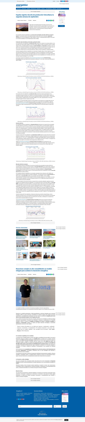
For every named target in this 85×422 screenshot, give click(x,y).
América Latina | (44, 393)
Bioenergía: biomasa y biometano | (40, 394)
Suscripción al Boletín (21, 1)
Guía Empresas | (27, 394)
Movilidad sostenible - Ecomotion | (40, 399)
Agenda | (25, 393)
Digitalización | (36, 395)
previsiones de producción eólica (22, 103)
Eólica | (35, 396)
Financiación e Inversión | (41, 396)
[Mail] (67, 1)
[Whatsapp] (52, 20)
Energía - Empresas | (54, 395)
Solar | (42, 400)
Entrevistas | (30, 393)
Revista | (22, 394)
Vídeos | (44, 400)
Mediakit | (18, 395)
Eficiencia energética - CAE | (45, 395)
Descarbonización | (56, 394)
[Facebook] (61, 1)
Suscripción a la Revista (31, 1)
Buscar (65, 406)
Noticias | (18, 393)
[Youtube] (66, 1)
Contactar (57, 1)
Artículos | (22, 393)
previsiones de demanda (24, 141)
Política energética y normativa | (53, 399)
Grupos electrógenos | (53, 396)
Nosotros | (22, 395)
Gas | (47, 396)
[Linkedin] (64, 1)
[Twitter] (62, 1)
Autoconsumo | (50, 393)
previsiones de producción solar (37, 57)
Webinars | (18, 394)
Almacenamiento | (37, 393)
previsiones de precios (22, 199)
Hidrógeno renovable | (38, 398)
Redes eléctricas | (37, 400)
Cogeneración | (50, 394)
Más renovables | (45, 398)
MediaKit (54, 1)
